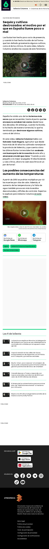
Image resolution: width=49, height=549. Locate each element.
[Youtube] (22, 484)
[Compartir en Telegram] (40, 111)
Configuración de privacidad (27, 533)
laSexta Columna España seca (23, 246)
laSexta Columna (9, 101)
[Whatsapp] (28, 478)
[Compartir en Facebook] (33, 111)
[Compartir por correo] (44, 111)
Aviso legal (21, 521)
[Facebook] (22, 478)
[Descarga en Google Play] (25, 454)
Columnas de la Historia (40, 9)
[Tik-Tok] (16, 484)
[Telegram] (35, 478)
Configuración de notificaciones (28, 536)
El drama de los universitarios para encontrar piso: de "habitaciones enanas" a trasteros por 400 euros (28, 385)
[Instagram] (41, 478)
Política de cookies (24, 527)
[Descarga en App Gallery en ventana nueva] (25, 467)
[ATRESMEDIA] (24, 498)
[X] (29, 111)
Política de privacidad (25, 524)
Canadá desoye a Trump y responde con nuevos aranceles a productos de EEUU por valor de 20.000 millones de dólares (27, 375)
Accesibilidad (22, 539)
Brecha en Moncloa (26, 1)
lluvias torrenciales (11, 250)
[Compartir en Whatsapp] (37, 111)
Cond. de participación (25, 530)
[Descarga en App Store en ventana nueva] (24, 461)
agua (6, 246)
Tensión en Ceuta (39, 1)
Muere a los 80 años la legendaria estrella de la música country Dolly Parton (28, 394)
